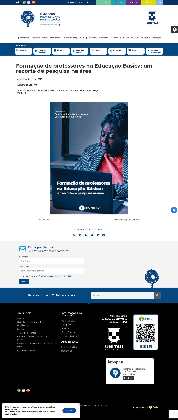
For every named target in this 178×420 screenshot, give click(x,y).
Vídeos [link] (97, 50)
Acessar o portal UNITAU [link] (78, 2)
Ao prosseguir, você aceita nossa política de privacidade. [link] (47, 276)
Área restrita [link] (115, 37)
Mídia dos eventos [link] (80, 51)
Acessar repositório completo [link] (126, 220)
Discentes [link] (103, 37)
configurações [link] (11, 414)
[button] (74, 235)
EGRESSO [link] (133, 2)
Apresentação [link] (23, 37)
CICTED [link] (148, 2)
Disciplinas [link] (55, 37)
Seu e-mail (24, 266)
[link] (174, 29)
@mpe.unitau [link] (129, 374)
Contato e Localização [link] (151, 37)
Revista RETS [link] (133, 37)
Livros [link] (59, 50)
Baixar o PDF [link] (44, 220)
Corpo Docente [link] (90, 37)
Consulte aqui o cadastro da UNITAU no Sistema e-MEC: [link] (114, 319)
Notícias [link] (23, 50)
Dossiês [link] (135, 50)
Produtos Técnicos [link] (42, 51)
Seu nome (23, 257)
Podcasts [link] (117, 50)
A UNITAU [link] (118, 2)
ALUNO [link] (104, 2)
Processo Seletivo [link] (40, 37)
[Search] (157, 295)
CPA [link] (159, 2)
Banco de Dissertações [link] (156, 51)
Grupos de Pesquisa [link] (72, 37)
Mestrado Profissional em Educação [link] (134, 369)
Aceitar (69, 410)
